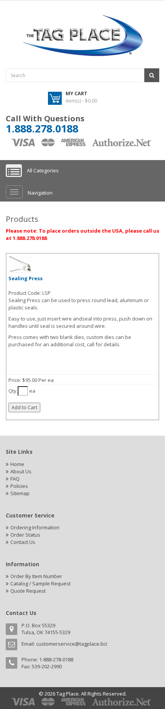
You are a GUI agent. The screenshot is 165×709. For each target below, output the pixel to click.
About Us (20, 471)
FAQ (15, 478)
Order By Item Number (36, 576)
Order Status (25, 534)
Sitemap (20, 493)
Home (17, 464)
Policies (19, 486)
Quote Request (28, 590)
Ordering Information (34, 527)
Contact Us (22, 542)
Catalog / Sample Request (40, 583)
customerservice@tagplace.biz (71, 643)
